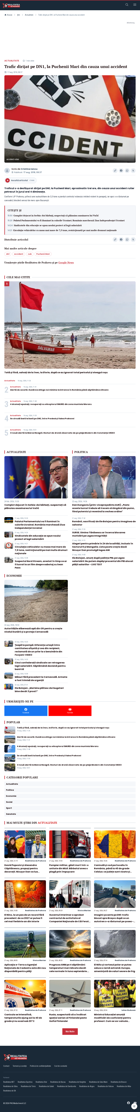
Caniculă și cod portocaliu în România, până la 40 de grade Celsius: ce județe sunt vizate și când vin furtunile (112, 870)
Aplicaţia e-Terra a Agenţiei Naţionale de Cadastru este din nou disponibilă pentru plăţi (25, 968)
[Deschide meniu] (135, 5)
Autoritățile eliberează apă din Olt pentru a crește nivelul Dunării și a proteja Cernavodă (33, 630)
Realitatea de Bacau (58, 1082)
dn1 (7, 254)
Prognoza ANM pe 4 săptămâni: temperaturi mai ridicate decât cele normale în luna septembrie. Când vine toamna (68, 969)
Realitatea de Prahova (35, 861)
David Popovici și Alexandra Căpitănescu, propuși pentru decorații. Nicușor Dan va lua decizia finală (21, 870)
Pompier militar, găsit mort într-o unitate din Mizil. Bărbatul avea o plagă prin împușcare (69, 868)
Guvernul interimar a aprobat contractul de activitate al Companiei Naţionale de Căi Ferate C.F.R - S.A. (69, 919)
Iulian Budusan (129, 1010)
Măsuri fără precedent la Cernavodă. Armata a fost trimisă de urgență (41, 678)
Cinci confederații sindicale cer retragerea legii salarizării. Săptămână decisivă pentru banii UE (40, 666)
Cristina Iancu (29, 169)
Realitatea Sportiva (25, 1082)
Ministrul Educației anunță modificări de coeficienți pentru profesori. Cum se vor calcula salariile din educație (112, 1019)
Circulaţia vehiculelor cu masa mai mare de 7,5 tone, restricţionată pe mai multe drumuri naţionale (65, 230)
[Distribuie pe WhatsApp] (127, 170)
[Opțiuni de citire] (134, 1106)
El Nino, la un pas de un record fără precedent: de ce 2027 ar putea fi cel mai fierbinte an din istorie (24, 918)
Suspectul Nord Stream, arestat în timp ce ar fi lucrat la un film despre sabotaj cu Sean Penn (41, 564)
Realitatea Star (41, 1082)
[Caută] (127, 5)
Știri (18, 15)
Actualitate (29, 15)
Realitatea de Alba (124, 1086)
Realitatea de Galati (46, 1086)
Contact (6, 1066)
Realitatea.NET (8, 1082)
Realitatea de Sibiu (10, 1086)
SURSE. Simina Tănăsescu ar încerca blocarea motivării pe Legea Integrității (98, 534)
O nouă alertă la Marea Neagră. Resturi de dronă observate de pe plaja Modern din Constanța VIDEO (62, 433)
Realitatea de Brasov (119, 1082)
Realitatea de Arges (86, 1086)
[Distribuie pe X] (133, 170)
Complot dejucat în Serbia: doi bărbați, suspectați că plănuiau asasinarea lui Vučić (56, 215)
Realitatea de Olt (9, 1091)
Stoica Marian (84, 910)
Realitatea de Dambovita (66, 1086)
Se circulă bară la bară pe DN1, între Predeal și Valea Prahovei (42, 418)
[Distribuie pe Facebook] (121, 170)
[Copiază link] (115, 170)
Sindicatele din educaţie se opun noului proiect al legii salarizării (48, 225)
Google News (66, 262)
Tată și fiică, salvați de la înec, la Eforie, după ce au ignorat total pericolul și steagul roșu (56, 372)
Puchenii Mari (43, 254)
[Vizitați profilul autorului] (7, 170)
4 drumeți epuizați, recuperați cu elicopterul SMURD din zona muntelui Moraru (51, 404)
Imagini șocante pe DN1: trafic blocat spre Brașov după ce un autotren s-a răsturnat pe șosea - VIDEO (113, 919)
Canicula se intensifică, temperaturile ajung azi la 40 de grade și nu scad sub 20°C (23, 1018)
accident (18, 254)
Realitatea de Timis (28, 1086)
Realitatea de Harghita (77, 1082)
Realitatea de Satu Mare (98, 1082)
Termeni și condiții (20, 1066)
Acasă (9, 15)
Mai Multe (70, 1031)
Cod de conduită (60, 1066)
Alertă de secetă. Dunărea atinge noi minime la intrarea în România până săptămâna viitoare (59, 390)
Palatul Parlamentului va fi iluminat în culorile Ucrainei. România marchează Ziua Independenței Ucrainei (69, 220)
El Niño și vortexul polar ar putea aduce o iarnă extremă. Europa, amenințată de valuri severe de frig (114, 968)
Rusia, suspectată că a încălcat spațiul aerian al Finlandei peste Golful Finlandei (68, 1018)
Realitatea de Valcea (106, 1086)
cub (30, 254)
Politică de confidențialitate (40, 1066)
